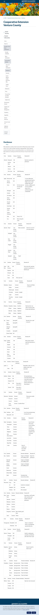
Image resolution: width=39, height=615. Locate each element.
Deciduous (8, 70)
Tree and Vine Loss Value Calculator (7, 96)
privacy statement (26, 609)
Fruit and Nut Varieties (7, 61)
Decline (29, 612)
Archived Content (6, 132)
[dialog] (19, 610)
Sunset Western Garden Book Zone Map (8, 78)
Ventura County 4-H (7, 122)
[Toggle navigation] (4, 1)
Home (5, 41)
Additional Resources (6, 127)
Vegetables (6, 115)
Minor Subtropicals (7, 57)
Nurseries (7, 73)
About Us (6, 43)
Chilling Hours (7, 85)
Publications (7, 88)
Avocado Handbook (7, 53)
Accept (34, 612)
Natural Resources (6, 118)
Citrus (6, 91)
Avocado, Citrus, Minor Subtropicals (7, 48)
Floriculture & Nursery (6, 103)
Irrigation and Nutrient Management (6, 108)
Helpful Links (7, 99)
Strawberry (6, 112)
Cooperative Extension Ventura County (13, 18)
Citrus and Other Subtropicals (8, 66)
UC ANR (5, 18)
